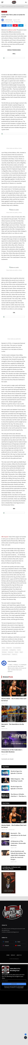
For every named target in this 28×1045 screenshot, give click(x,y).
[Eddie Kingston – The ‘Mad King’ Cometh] (5, 780)
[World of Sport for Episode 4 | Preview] (5, 788)
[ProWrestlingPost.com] (14, 2)
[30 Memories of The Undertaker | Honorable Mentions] (14, 739)
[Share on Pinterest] (15, 25)
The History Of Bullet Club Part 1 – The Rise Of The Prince (18, 796)
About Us (19, 955)
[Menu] (2, 2)
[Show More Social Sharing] (25, 25)
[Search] (26, 2)
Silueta (16, 652)
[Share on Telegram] (20, 25)
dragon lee (9, 647)
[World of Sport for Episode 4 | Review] (5, 772)
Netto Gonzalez (9, 19)
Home (3, 6)
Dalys (3, 647)
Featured (4, 11)
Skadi (21, 652)
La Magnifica (13, 650)
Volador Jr (14, 654)
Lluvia (18, 650)
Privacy (13, 955)
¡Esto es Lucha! (12, 30)
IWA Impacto (4, 537)
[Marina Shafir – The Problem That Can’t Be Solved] (14, 688)
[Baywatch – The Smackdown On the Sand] (14, 714)
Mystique (4, 652)
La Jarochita (5, 650)
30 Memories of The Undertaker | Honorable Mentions (18, 843)
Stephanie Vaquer (6, 654)
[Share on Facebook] (4, 25)
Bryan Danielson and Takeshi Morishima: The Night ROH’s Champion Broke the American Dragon (18, 855)
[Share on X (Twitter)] (9, 25)
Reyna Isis (10, 652)
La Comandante (17, 647)
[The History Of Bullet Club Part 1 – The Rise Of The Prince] (5, 795)
